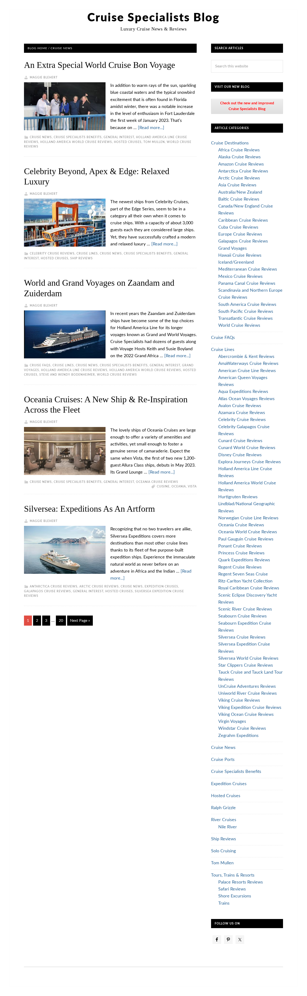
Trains (224, 903)
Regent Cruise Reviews (240, 567)
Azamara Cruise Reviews (241, 413)
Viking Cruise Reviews (239, 700)
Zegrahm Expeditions (238, 736)
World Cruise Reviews (117, 374)
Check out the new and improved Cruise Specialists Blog (247, 106)
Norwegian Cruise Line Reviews (248, 518)
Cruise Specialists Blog (153, 18)
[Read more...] (151, 128)
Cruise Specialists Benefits (78, 137)
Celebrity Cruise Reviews (52, 253)
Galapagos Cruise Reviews (47, 591)
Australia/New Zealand (240, 192)
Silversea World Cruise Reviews (248, 658)
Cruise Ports (223, 760)
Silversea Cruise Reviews (242, 637)
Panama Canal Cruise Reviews (246, 283)
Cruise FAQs (40, 365)
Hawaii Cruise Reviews (239, 255)
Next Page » (80, 620)
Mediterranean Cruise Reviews (247, 269)
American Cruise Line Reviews (247, 371)
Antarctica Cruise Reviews (53, 586)
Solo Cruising (223, 851)
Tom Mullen (154, 142)
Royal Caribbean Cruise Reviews (248, 588)
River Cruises (223, 820)
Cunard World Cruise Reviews (246, 448)
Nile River (227, 827)
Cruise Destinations (230, 143)
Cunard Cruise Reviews (240, 441)
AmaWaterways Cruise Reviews (248, 364)
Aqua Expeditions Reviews (243, 392)
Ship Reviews (81, 258)
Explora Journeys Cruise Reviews (249, 462)
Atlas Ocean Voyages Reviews (246, 399)
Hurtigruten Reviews (238, 497)
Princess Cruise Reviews (241, 553)
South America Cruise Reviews (247, 304)
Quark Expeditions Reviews (244, 560)
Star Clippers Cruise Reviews (245, 665)
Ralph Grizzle (223, 808)
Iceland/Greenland (236, 262)
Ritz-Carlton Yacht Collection (245, 581)
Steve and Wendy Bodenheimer (67, 374)
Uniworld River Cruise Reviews (247, 693)
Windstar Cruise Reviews (242, 728)
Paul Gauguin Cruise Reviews (245, 539)
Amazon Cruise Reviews (241, 164)
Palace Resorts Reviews (240, 882)
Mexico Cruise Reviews (240, 276)
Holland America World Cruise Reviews (76, 142)
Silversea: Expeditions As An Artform (89, 509)
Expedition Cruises (161, 586)
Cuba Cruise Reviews (238, 227)
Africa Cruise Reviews (239, 150)
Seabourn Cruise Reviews (242, 616)
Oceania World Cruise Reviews (247, 532)
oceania (178, 486)
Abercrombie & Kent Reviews (246, 357)
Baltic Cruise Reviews (238, 199)
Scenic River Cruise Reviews (245, 609)
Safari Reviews (232, 889)
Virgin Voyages (232, 721)
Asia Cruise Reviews (237, 185)
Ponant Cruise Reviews (240, 546)
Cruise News (41, 137)
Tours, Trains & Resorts (232, 875)
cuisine (163, 486)
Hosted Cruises (128, 142)
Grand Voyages (232, 248)
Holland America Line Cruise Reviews (74, 370)
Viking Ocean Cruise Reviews (246, 714)
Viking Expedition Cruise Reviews (249, 708)
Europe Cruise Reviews (240, 234)
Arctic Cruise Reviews (99, 586)
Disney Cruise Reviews (240, 455)
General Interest (119, 137)
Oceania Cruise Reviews (157, 481)
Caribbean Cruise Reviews (243, 220)
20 (61, 620)
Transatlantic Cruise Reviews (245, 318)
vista (192, 486)
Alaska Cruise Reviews (239, 157)
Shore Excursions (234, 896)
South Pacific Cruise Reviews (245, 311)
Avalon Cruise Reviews (239, 406)
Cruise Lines (87, 253)
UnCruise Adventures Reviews (247, 686)
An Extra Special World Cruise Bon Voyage (99, 65)
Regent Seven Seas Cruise (243, 574)
